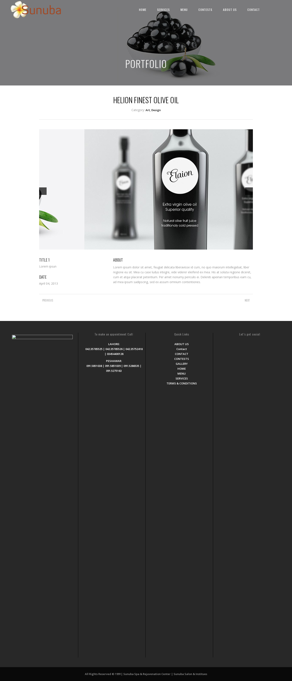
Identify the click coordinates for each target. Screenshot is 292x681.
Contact (181, 349)
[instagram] (278, 9)
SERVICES (163, 9)
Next (249, 191)
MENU (184, 9)
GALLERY (182, 364)
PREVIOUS (47, 300)
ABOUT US (230, 9)
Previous (43, 191)
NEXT (247, 300)
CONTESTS (205, 9)
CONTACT (253, 9)
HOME (142, 9)
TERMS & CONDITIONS (182, 383)
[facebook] (270, 9)
